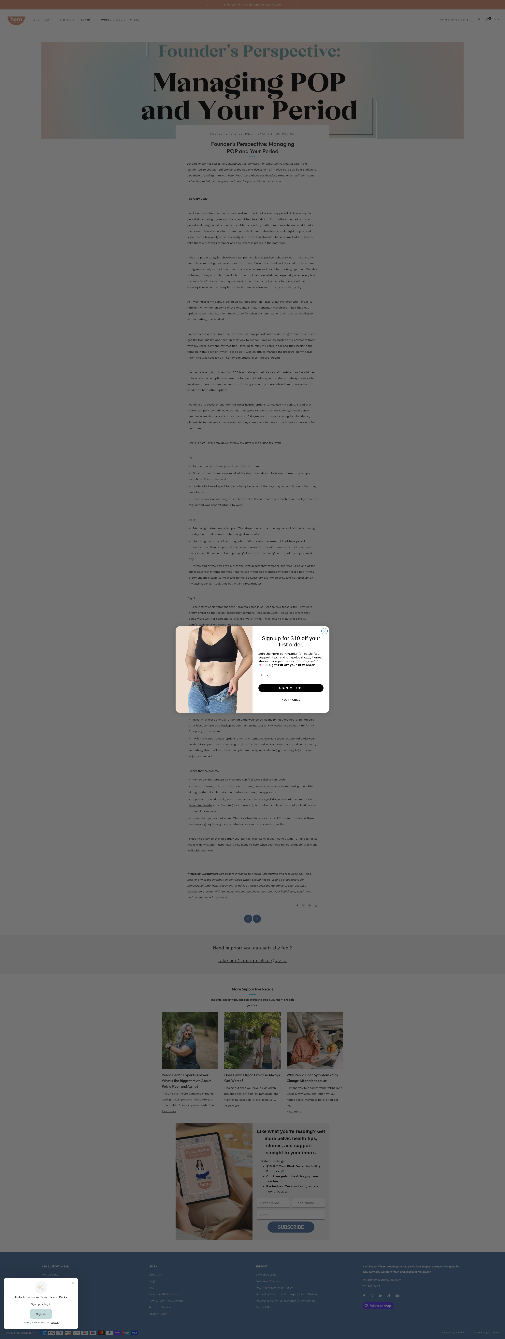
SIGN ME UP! (291, 688)
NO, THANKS (291, 699)
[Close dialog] (324, 631)
